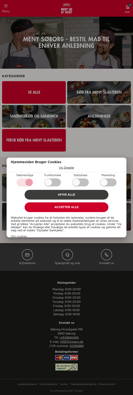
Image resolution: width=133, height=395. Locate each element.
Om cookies (19, 236)
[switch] (52, 182)
